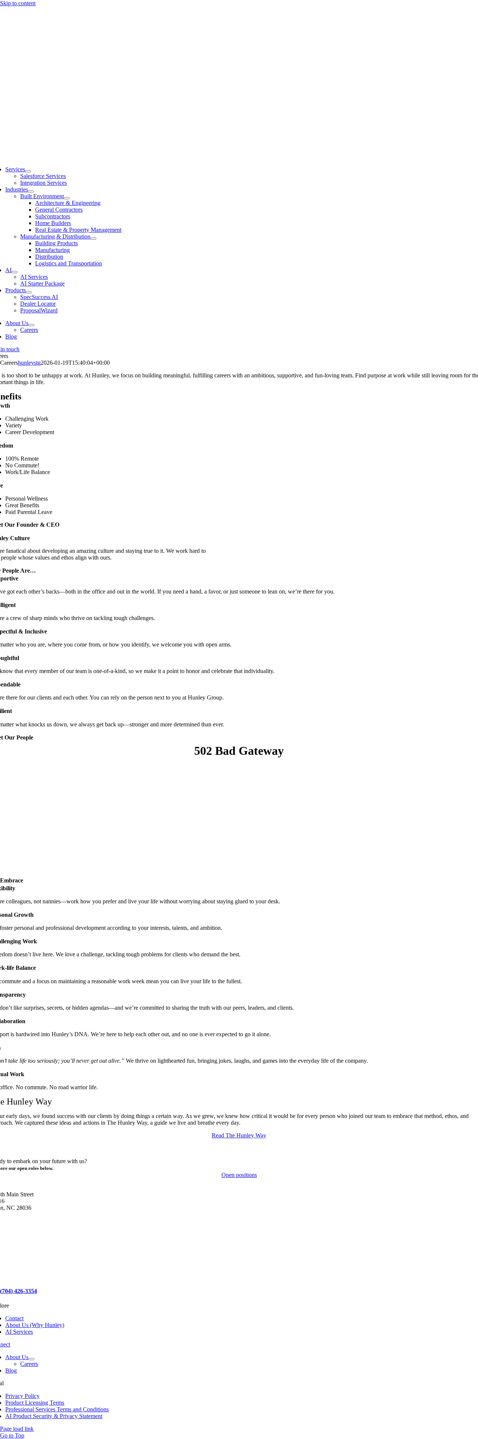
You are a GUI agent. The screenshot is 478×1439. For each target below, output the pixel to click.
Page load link (17, 1429)
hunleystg (29, 362)
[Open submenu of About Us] (31, 325)
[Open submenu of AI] (15, 272)
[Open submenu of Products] (29, 292)
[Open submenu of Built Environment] (67, 198)
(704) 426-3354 (18, 1291)
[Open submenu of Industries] (31, 191)
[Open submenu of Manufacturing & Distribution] (93, 238)
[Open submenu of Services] (28, 171)
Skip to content (17, 3)
